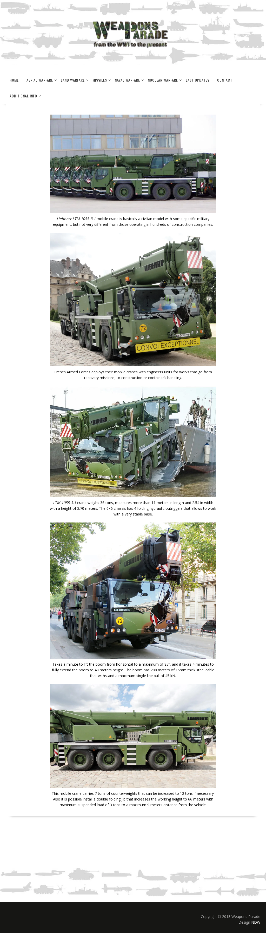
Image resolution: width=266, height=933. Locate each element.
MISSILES (99, 80)
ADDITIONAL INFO (23, 95)
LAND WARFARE (73, 80)
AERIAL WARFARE (39, 80)
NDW (255, 922)
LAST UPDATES (197, 80)
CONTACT (224, 80)
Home (14, 80)
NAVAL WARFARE (127, 80)
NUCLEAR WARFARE (163, 80)
